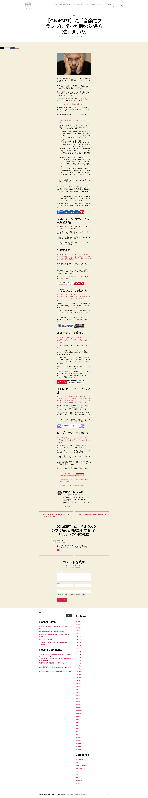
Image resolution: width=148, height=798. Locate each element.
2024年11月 (79, 675)
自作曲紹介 (92, 4)
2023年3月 (79, 734)
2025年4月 (79, 660)
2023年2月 (79, 737)
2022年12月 (79, 743)
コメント (59, 572)
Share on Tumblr (12, 48)
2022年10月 (79, 749)
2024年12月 (79, 672)
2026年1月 (79, 639)
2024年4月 (79, 695)
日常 (105, 4)
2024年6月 (79, 689)
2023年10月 (79, 713)
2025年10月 (79, 648)
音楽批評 (87, 4)
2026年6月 (79, 624)
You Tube (109, 4)
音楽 (82, 485)
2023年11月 (79, 710)
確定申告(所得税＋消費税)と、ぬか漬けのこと (51, 663)
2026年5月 (79, 627)
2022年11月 (79, 746)
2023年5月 (79, 728)
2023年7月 (79, 722)
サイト (58, 589)
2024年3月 (79, 698)
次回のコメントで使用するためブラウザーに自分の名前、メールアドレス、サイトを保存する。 (74, 595)
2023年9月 (79, 716)
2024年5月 (79, 692)
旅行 (101, 4)
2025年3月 (79, 663)
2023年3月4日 (76, 36)
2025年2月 (79, 666)
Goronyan (69, 663)
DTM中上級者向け (71, 4)
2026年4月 (79, 630)
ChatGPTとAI (80, 4)
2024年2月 (79, 701)
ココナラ (115, 4)
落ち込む (79, 485)
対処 (73, 485)
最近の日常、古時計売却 (45, 639)
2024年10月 (79, 677)
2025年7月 (79, 654)
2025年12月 (79, 642)
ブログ (70, 485)
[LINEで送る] (7, 48)
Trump (68, 671)
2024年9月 (79, 680)
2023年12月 (79, 707)
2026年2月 (79, 636)
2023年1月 (79, 740)
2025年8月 (79, 651)
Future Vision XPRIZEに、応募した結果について (52, 631)
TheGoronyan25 (67, 36)
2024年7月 (79, 686)
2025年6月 (79, 657)
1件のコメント (86, 36)
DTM (56, 4)
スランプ (67, 485)
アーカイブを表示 (67, 506)
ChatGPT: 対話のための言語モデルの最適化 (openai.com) (73, 104)
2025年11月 (79, 645)
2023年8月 (79, 719)
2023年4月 (79, 731)
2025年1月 (79, 669)
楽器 (98, 4)
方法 (76, 485)
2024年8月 (79, 683)
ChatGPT (60, 485)
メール (76, 583)
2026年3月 (79, 633)
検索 (40, 612)
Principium (47, 656)
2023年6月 (79, 725)
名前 (58, 583)
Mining (45, 660)
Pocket (17, 48)
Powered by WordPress (79, 794)
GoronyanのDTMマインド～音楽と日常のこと (54, 794)
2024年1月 (79, 704)
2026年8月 (79, 621)
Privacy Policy (114, 6)
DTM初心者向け (62, 4)
